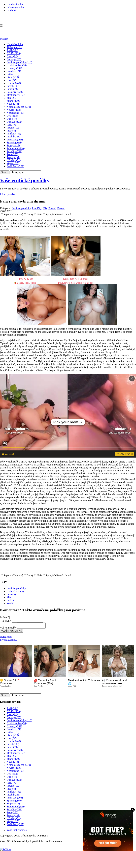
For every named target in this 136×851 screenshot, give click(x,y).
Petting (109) (13, 127)
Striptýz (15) (13, 145)
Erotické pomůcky (21, 208)
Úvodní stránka (15, 4)
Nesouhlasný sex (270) (19, 106)
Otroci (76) (12, 118)
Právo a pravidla (15, 7)
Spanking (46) (14, 142)
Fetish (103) (13, 74)
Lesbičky (36, 208)
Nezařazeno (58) (15, 112)
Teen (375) (12, 154)
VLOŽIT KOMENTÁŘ (11, 631)
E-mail (6, 620)
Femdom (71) (14, 71)
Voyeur (61, 208)
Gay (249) (12, 80)
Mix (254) (12, 97)
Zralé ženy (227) (15, 166)
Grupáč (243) (14, 83)
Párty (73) (12, 124)
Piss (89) (11, 130)
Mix (45, 208)
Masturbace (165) (16, 94)
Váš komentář (8, 627)
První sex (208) (15, 139)
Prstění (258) (13, 136)
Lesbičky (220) (15, 92)
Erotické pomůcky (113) (19, 62)
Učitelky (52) (14, 160)
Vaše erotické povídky (24, 180)
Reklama (11, 10)
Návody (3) (13, 103)
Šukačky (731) (14, 151)
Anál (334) (12, 50)
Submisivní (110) (16, 148)
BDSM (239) (14, 53)
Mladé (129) (13, 100)
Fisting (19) (13, 77)
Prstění (52, 208)
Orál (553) (12, 115)
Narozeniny (6, 636)
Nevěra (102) (14, 109)
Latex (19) (12, 89)
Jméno (4, 617)
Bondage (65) (14, 59)
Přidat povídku (14, 47)
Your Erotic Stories (17, 830)
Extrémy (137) (14, 68)
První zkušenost (8, 639)
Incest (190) (13, 86)
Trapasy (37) (13, 157)
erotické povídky (15, 591)
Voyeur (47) (13, 163)
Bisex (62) (12, 56)
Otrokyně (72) (14, 121)
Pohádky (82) (14, 133)
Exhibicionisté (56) (17, 65)
